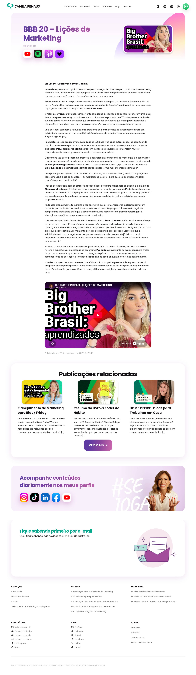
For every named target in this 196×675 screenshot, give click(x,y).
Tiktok (34, 497)
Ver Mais (96, 445)
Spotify (178, 6)
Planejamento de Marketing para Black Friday (41, 410)
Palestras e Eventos (20, 596)
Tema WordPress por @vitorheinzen (90, 665)
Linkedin (171, 6)
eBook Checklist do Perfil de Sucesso (148, 591)
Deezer (59, 54)
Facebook (56, 497)
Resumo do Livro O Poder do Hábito (96, 410)
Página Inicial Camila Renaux (23, 6)
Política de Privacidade (141, 642)
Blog (117, 6)
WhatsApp (186, 6)
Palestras (85, 6)
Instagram (158, 6)
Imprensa (135, 627)
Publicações (20, 643)
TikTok (78, 647)
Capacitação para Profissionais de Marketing (92, 591)
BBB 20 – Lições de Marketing (56, 33)
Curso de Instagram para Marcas (86, 596)
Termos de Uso (138, 637)
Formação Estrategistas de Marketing (88, 611)
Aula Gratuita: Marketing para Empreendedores (93, 606)
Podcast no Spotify (23, 631)
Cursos (96, 6)
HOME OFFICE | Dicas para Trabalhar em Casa (150, 410)
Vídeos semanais (23, 627)
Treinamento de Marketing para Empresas (31, 606)
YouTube (165, 6)
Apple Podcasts (49, 54)
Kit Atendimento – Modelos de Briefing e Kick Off (153, 601)
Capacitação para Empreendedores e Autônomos (94, 601)
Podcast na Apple (23, 635)
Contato (127, 6)
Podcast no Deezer (23, 639)
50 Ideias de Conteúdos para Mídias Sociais (151, 596)
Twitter (78, 643)
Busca (17, 647)
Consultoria (71, 6)
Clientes (107, 6)
